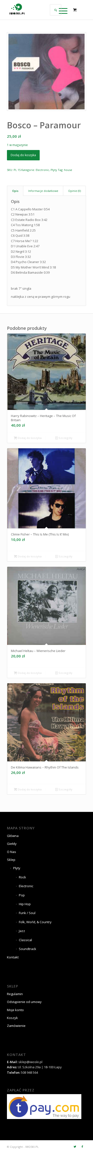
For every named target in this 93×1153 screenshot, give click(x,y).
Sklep (11, 859)
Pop (22, 895)
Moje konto (15, 1010)
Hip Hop (25, 904)
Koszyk (12, 1018)
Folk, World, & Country (35, 922)
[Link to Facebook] (82, 1146)
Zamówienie (16, 1025)
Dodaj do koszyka (23, 155)
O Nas (11, 852)
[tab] (15, 191)
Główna (13, 836)
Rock (22, 877)
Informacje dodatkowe (43, 191)
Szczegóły (65, 438)
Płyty (54, 170)
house (68, 170)
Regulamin (15, 994)
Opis (15, 191)
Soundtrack (27, 949)
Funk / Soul (27, 913)
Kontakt (13, 957)
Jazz (22, 931)
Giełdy (12, 843)
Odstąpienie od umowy (24, 1002)
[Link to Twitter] (75, 1146)
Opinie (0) (74, 191)
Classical (25, 940)
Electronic (42, 170)
